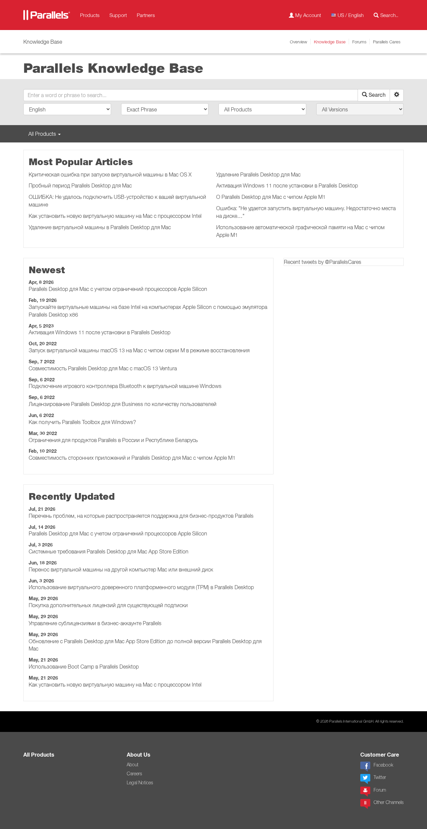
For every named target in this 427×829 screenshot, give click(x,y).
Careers (134, 773)
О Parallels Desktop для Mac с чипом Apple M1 (271, 197)
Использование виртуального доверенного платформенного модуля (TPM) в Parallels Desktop (141, 587)
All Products (38, 754)
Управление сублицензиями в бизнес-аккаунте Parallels (95, 623)
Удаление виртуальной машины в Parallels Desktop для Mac (100, 227)
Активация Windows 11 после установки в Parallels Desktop (287, 185)
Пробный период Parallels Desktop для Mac (80, 185)
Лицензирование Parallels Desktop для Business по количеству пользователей (123, 404)
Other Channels (389, 802)
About (132, 764)
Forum (380, 790)
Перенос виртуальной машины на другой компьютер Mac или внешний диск (121, 569)
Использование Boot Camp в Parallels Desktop (84, 667)
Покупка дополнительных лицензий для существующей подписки (108, 605)
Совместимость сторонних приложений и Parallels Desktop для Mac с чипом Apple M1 (132, 458)
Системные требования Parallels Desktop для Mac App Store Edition (108, 551)
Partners (146, 15)
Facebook (383, 765)
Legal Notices (140, 782)
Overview (298, 41)
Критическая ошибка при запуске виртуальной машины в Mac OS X (110, 174)
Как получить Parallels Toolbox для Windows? (82, 422)
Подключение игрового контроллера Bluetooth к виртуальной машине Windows (125, 386)
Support (118, 15)
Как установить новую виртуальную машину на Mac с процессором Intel (115, 216)
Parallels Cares (386, 41)
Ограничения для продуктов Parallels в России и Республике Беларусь (113, 440)
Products (89, 15)
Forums (359, 41)
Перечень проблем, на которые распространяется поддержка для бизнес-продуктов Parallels (141, 516)
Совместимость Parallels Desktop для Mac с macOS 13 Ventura (103, 368)
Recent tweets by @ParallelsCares (322, 262)
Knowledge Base (330, 41)
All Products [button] (42, 134)
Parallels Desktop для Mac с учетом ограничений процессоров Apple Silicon (118, 289)
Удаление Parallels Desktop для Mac (258, 174)
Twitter (380, 777)
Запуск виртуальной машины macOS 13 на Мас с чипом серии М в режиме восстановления (139, 350)
